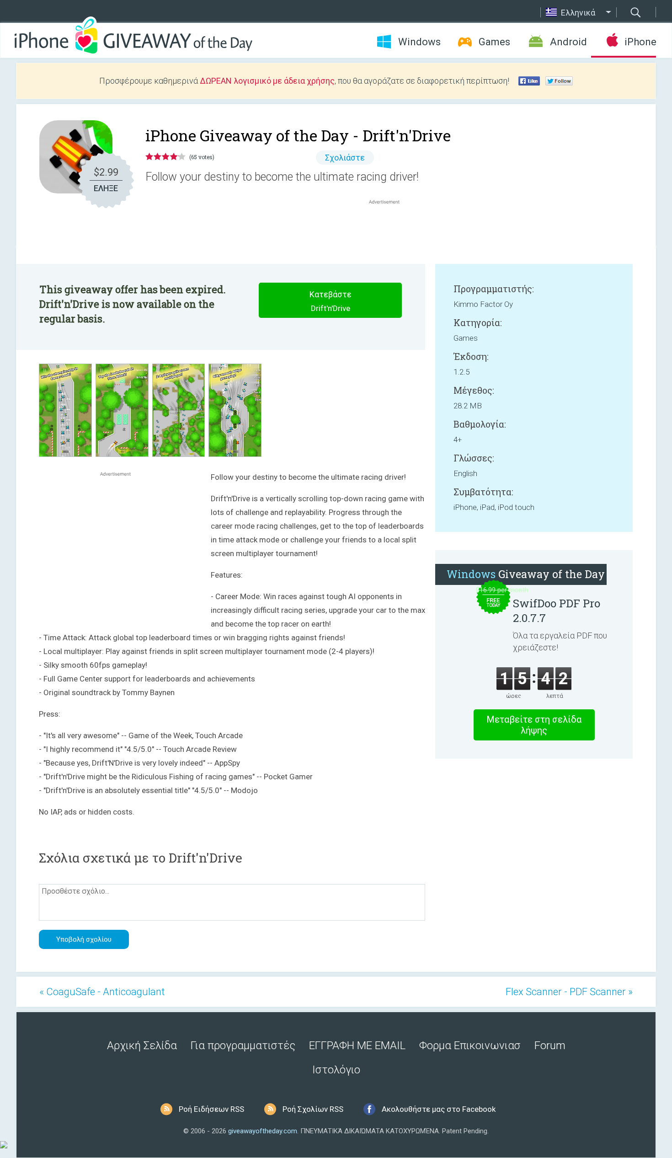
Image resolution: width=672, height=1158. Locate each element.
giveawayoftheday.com (262, 1131)
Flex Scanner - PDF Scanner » (569, 991)
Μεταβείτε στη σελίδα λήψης (533, 725)
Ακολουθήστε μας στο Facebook (439, 1109)
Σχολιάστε (345, 157)
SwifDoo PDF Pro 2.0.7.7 (556, 610)
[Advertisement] (389, 228)
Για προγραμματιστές (243, 1045)
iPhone (640, 42)
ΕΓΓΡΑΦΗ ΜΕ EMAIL (357, 1045)
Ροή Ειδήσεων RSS (211, 1109)
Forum (549, 1045)
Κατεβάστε (330, 301)
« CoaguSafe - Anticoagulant (102, 991)
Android (568, 42)
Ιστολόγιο (336, 1069)
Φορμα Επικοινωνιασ (470, 1045)
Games (494, 42)
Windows (419, 42)
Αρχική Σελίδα (142, 1045)
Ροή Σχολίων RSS (313, 1109)
